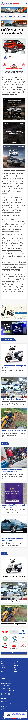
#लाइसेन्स (16, 16)
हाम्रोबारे (2, 665)
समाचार (2, 663)
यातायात (15, 667)
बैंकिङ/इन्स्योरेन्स (17, 674)
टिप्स (1, 672)
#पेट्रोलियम (23, 16)
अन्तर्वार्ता (15, 670)
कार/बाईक (16, 661)
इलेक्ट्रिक (15, 672)
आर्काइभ (2, 674)
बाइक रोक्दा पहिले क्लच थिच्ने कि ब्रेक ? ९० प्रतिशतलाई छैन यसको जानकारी (12, 471)
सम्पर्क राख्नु (3, 667)
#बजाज (10, 16)
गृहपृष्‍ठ (2, 661)
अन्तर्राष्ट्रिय (16, 665)
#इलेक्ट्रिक (3, 16)
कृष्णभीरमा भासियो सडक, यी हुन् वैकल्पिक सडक (14, 431)
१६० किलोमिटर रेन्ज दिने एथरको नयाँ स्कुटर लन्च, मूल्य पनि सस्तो (14, 367)
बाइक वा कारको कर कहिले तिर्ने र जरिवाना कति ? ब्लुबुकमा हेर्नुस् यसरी (14, 506)
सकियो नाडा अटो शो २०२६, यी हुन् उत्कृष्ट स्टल (13, 399)
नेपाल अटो (10, 57)
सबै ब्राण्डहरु (14, 653)
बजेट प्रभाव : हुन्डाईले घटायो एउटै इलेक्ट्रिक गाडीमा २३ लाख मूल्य (12, 539)
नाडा (1, 670)
